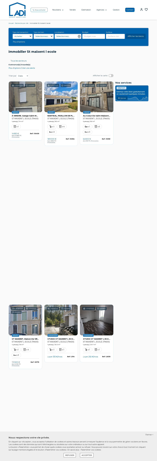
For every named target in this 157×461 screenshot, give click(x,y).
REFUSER (69, 455)
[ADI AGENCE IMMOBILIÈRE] (17, 10)
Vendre (73, 10)
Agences (100, 10)
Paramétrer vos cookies (91, 450)
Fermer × (149, 435)
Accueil (11, 23)
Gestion (116, 10)
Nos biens (56, 10)
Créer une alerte (28, 68)
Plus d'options (19, 42)
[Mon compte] (141, 10)
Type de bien (39, 32)
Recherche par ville (21, 23)
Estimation (86, 10)
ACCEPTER (87, 455)
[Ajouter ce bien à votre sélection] (27, 86)
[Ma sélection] (146, 10)
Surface (109, 32)
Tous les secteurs (18, 61)
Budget (85, 32)
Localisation (59, 32)
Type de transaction (20, 32)
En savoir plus (73, 450)
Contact (129, 10)
